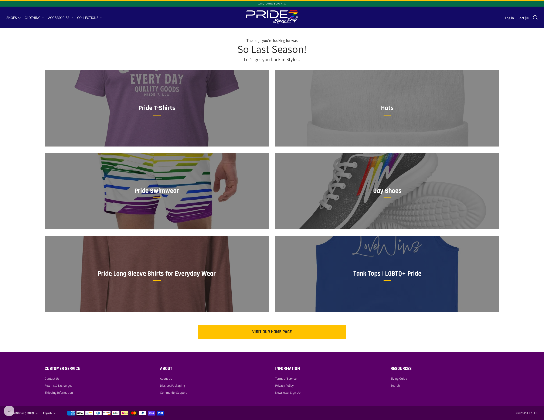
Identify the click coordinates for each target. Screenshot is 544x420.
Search (395, 385)
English (47, 413)
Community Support (173, 392)
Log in (509, 18)
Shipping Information (59, 392)
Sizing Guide (399, 378)
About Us (166, 378)
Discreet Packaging (172, 385)
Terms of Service (285, 378)
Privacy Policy (284, 385)
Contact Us (52, 378)
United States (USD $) (21, 413)
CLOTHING (32, 17)
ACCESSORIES (58, 17)
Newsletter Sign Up (287, 392)
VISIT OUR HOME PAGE (272, 332)
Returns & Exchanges (58, 385)
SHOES (11, 17)
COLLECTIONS (87, 17)
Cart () (523, 18)
